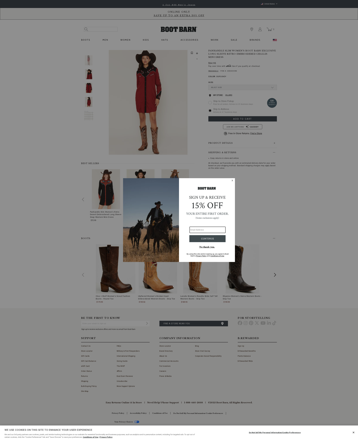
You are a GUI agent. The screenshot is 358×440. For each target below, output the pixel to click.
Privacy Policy (106, 437)
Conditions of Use (90, 437)
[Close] (353, 432)
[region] (179, 432)
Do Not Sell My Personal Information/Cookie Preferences (275, 432)
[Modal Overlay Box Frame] (179, 220)
